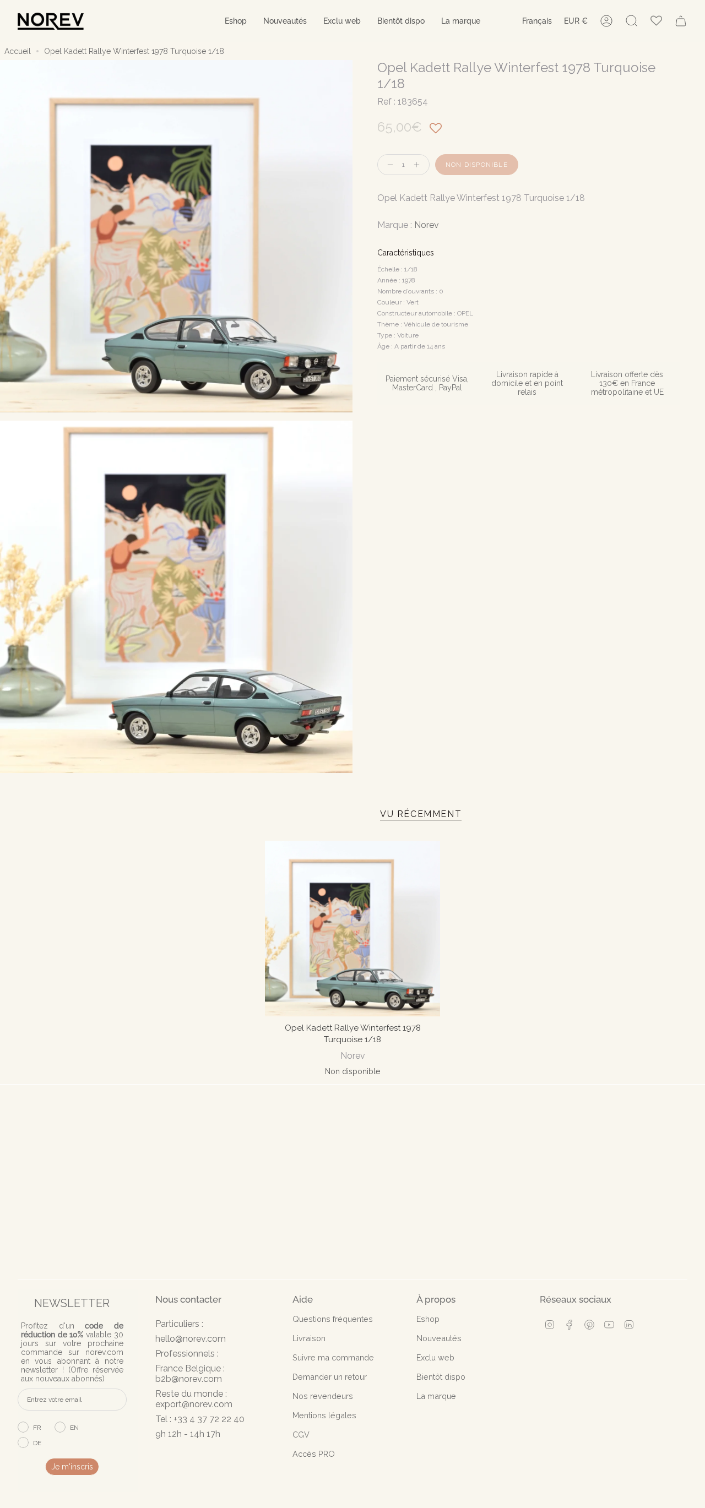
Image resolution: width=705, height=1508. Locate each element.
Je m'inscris (72, 1466)
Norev (426, 225)
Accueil (17, 51)
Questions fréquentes (332, 1319)
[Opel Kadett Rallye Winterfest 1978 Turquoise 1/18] (353, 928)
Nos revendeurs (322, 1396)
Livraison (309, 1338)
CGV (301, 1434)
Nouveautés (439, 1338)
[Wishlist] (656, 21)
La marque (436, 1396)
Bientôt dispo (440, 1376)
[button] (235, 21)
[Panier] (680, 21)
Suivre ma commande (333, 1357)
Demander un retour (329, 1376)
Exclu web (435, 1357)
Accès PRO (313, 1453)
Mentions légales (324, 1415)
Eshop (428, 1319)
